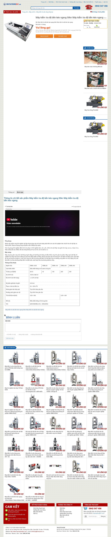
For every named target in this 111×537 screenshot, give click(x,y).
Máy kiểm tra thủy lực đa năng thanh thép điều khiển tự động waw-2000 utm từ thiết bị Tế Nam (96, 368)
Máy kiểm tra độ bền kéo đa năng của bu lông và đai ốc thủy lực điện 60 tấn (34, 411)
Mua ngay (44, 36)
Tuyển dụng (98, 2)
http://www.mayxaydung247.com (18, 531)
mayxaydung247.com (98, 513)
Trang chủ (43, 2)
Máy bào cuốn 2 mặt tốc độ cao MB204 (95, 88)
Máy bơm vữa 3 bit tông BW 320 (93, 66)
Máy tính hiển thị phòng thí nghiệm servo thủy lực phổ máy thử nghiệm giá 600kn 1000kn (75, 433)
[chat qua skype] (97, 25)
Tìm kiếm (76, 8)
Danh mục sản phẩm (12, 12)
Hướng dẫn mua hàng (76, 2)
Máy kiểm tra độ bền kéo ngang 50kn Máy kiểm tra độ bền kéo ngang (24, 309)
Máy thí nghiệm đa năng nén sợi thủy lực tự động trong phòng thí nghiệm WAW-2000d (55, 411)
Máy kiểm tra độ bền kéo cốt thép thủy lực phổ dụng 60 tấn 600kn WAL (54, 455)
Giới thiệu (51, 2)
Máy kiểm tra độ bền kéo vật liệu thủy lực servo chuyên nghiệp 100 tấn (97, 411)
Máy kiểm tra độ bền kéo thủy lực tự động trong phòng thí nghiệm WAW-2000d (96, 389)
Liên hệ (105, 2)
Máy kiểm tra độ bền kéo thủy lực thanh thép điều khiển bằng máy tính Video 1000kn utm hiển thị (76, 477)
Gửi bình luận (10, 338)
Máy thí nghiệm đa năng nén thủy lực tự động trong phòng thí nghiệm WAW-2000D (13, 411)
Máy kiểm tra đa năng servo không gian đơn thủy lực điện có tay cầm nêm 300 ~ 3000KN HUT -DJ (34, 455)
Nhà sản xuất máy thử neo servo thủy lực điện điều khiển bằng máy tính (55, 476)
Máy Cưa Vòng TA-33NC (91, 110)
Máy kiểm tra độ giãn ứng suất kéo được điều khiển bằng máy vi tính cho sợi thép (97, 476)
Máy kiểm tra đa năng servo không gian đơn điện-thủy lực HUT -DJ (13, 455)
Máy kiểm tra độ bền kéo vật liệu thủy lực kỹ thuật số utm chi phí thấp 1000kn (76, 368)
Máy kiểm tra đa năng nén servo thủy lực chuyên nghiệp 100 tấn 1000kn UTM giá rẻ (55, 389)
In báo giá (62, 36)
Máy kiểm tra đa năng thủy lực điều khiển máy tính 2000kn (54, 432)
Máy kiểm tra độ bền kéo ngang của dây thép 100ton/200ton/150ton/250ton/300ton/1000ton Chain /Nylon (17, 499)
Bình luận (20, 192)
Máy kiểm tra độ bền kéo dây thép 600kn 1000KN (13, 476)
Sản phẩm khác (11, 347)
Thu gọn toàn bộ (77, 206)
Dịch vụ (35, 513)
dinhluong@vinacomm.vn (37, 531)
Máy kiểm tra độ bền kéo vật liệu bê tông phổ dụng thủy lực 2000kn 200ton (14, 433)
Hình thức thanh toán (61, 2)
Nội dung (7, 321)
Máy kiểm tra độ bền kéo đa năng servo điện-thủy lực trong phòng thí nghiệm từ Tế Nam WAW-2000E (75, 412)
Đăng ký (103, 516)
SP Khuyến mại (90, 118)
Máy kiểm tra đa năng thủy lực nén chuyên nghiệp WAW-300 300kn (75, 389)
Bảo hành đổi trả (88, 2)
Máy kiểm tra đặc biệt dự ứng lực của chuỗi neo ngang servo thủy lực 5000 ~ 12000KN (35, 498)
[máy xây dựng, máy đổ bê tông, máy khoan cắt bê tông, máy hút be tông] (12, 4)
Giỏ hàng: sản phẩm (98, 12)
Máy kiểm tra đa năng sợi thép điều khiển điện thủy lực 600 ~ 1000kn (96, 455)
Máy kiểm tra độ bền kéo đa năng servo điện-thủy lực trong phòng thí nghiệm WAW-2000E (96, 433)
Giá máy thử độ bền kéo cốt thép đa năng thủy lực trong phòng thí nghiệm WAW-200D (35, 433)
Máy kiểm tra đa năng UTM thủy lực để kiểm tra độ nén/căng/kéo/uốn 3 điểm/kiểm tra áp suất (34, 390)
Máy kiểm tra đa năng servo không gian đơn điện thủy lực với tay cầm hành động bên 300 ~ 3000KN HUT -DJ (76, 455)
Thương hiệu (9, 206)
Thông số (11, 192)
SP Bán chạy (90, 48)
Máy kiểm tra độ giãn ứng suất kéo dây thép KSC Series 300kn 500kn (34, 476)
